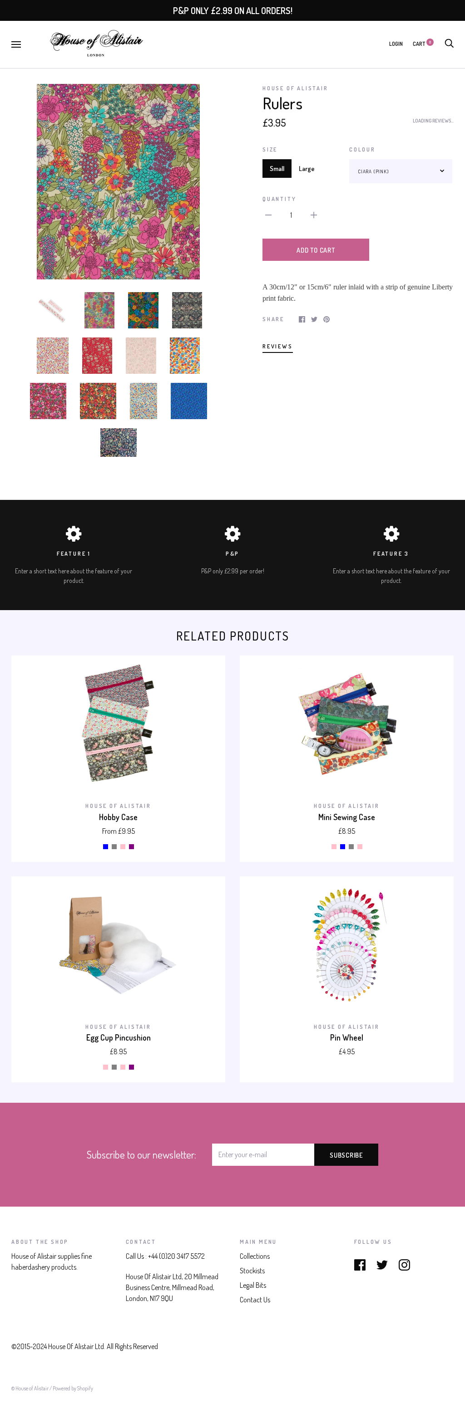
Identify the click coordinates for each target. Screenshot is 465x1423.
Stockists (252, 1270)
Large (307, 168)
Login (396, 43)
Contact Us (255, 1299)
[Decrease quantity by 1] (268, 214)
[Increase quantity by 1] (314, 214)
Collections (255, 1256)
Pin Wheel (346, 1037)
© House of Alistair (30, 1388)
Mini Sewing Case (346, 817)
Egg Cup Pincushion (118, 1037)
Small (277, 168)
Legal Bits (253, 1285)
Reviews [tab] (277, 346)
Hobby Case (118, 817)
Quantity (279, 198)
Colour (362, 149)
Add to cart (316, 250)
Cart (422, 43)
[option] (118, 181)
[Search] (449, 43)
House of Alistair (295, 88)
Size (269, 149)
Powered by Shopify (73, 1388)
